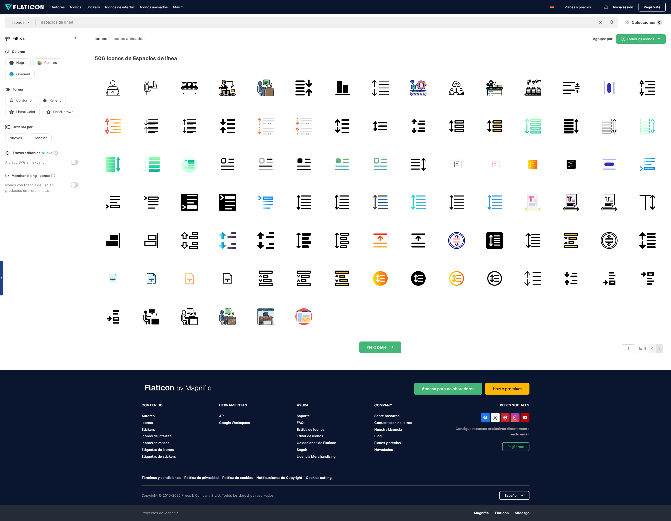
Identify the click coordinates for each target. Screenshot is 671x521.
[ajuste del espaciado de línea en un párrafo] (571, 88)
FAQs (301, 423)
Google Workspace (234, 423)
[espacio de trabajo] (151, 88)
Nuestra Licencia (388, 429)
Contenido (152, 405)
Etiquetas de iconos (158, 449)
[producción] (227, 88)
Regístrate (652, 7)
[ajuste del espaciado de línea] (609, 88)
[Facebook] (485, 417)
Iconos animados (154, 7)
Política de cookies (237, 477)
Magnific (481, 513)
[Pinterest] (505, 417)
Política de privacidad (201, 477)
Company (383, 405)
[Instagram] (515, 417)
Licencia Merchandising (316, 456)
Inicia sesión (623, 7)
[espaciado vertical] (418, 126)
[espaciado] (380, 88)
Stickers (93, 7)
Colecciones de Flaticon (316, 443)
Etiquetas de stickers (159, 456)
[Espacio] (265, 126)
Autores (58, 7)
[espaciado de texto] (533, 202)
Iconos (75, 7)
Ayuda (303, 405)
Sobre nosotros (386, 416)
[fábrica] (533, 88)
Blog (378, 436)
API (222, 416)
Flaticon (502, 513)
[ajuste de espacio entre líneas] (304, 88)
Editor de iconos (310, 436)
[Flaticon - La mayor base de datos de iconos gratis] (24, 7)
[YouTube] (525, 417)
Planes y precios (578, 7)
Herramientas (233, 405)
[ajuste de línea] (151, 126)
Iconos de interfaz (120, 7)
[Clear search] (600, 22)
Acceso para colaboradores (448, 388)
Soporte (303, 416)
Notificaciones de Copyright (279, 477)
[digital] (456, 88)
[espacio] (647, 164)
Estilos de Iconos (310, 429)
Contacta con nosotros (393, 423)
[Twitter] (495, 417)
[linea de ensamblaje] (189, 88)
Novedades (383, 449)
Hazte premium (507, 388)
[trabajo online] (113, 88)
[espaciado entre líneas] (342, 88)
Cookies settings (319, 478)
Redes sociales (514, 405)
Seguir (302, 449)
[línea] (380, 126)
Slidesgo (522, 513)
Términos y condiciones (161, 477)
